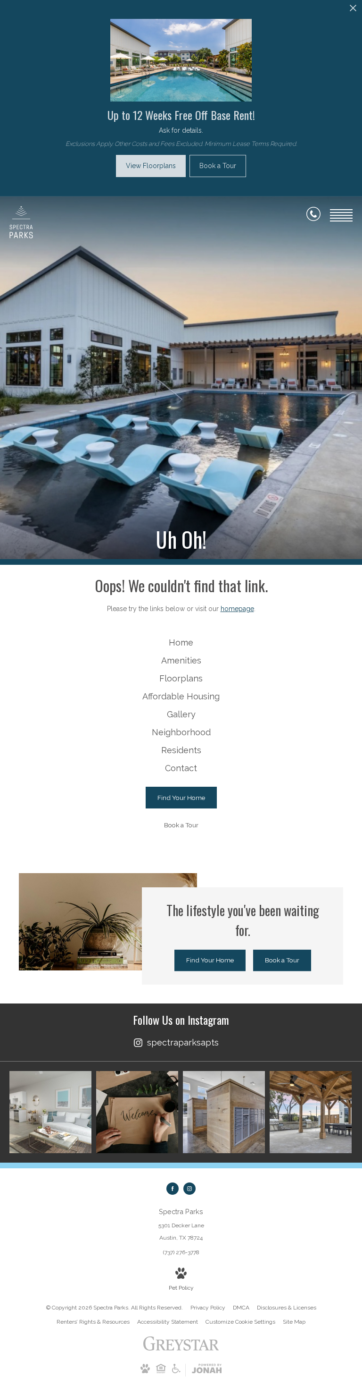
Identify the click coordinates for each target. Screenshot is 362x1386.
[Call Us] (313, 216)
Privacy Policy (207, 1307)
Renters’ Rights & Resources (93, 1321)
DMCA (241, 1307)
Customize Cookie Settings (240, 1321)
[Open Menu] (341, 215)
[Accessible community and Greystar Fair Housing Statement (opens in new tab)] (176, 1371)
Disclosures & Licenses (286, 1307)
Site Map (294, 1321)
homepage (237, 608)
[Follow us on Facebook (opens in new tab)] (172, 1188)
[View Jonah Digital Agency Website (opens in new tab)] (207, 1370)
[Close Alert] (353, 10)
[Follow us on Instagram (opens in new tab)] (189, 1188)
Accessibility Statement (167, 1321)
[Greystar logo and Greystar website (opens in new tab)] (181, 1348)
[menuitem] (181, 643)
